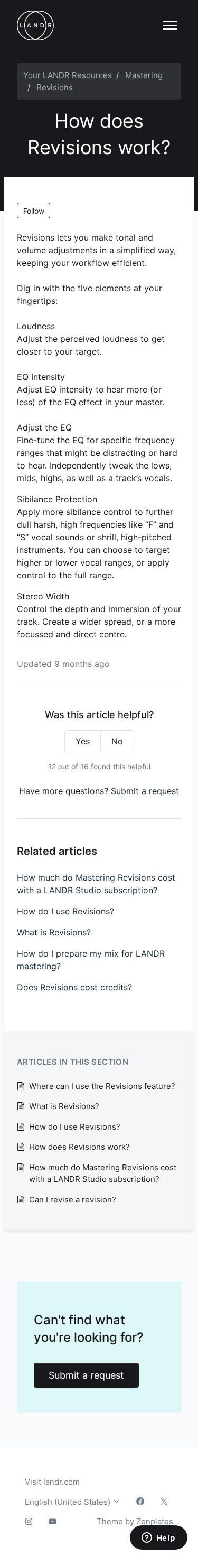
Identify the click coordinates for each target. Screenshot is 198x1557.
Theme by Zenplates (134, 1521)
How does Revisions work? (79, 1147)
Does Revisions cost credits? (74, 987)
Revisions (54, 87)
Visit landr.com (52, 1482)
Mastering (144, 75)
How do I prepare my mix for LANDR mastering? (91, 959)
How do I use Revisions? (65, 911)
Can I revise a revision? (72, 1200)
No (117, 741)
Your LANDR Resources (67, 75)
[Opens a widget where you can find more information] (158, 1538)
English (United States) (68, 1502)
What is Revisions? (54, 932)
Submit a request (145, 791)
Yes (83, 741)
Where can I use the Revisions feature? (102, 1086)
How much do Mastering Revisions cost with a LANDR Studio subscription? (96, 883)
